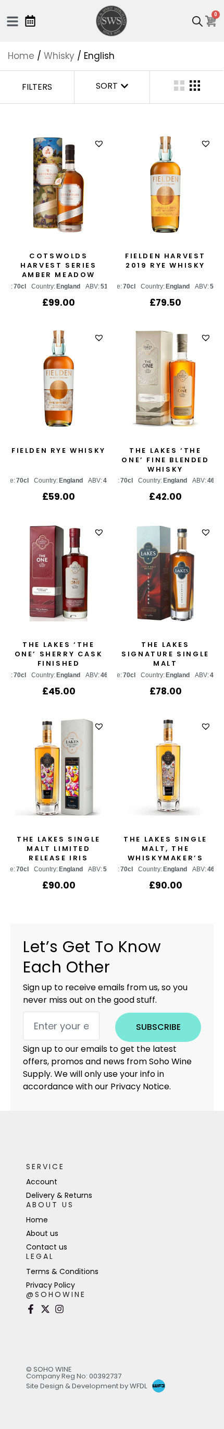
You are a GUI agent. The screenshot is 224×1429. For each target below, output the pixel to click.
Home (21, 56)
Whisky (59, 56)
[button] (100, 143)
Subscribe (158, 1027)
